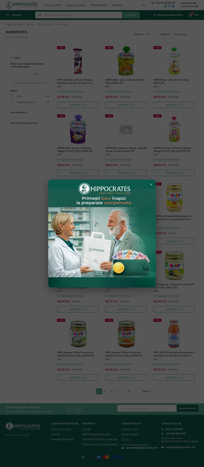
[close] (151, 184)
